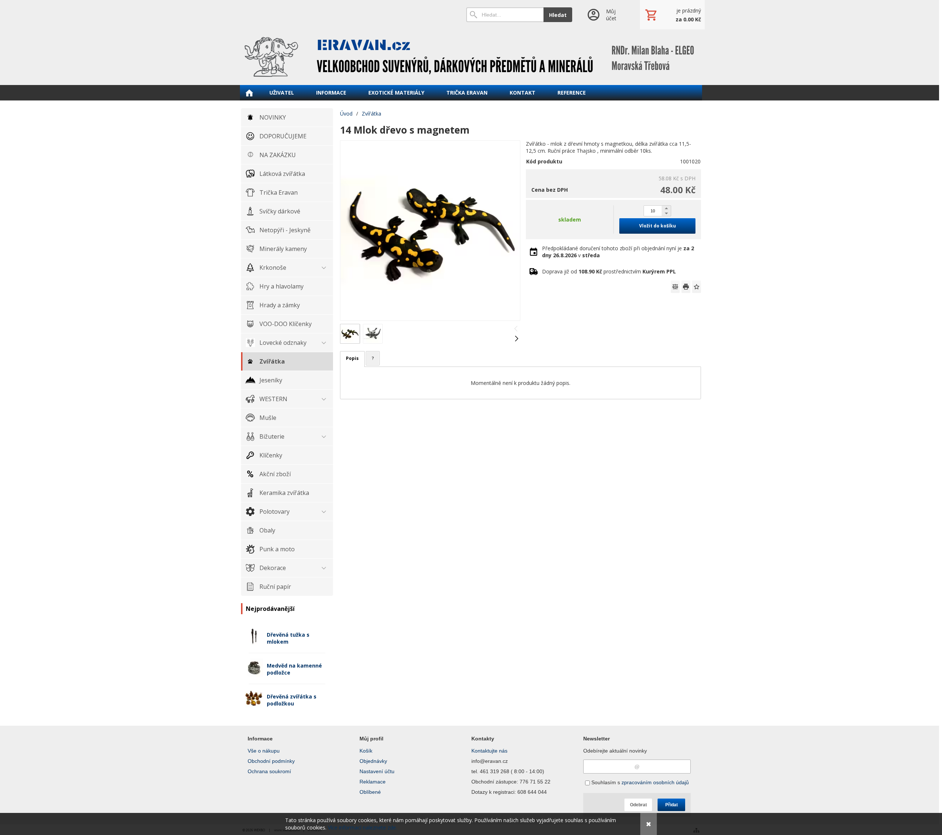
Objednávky (373, 761)
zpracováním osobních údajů (655, 782)
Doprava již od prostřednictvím (609, 271)
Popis (352, 358)
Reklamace (373, 782)
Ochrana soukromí (269, 771)
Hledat (558, 14)
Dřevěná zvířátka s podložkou (291, 700)
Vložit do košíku (657, 226)
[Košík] (672, 14)
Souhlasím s (639, 782)
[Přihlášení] (605, 14)
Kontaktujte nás (489, 751)
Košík (366, 751)
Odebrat (638, 804)
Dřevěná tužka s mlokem (288, 638)
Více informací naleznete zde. (362, 827)
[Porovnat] (675, 286)
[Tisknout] (685, 286)
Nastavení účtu (377, 771)
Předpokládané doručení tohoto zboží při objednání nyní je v (618, 252)
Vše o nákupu (264, 751)
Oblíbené (370, 792)
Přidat (671, 804)
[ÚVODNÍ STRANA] (249, 92)
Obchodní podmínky (271, 761)
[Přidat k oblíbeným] (696, 286)
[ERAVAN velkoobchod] (471, 57)
